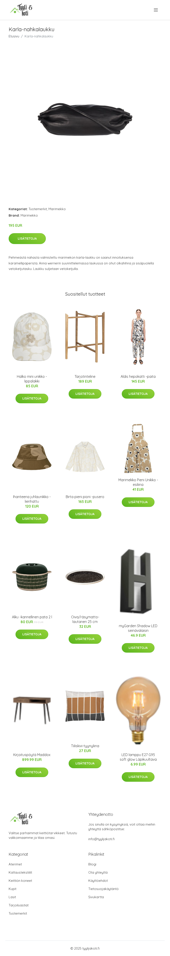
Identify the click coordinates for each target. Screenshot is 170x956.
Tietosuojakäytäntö (103, 889)
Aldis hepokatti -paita (138, 376)
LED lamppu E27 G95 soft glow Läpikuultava (138, 757)
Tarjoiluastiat (19, 905)
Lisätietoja (27, 238)
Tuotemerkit (38, 209)
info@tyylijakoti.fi (101, 839)
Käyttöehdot (98, 880)
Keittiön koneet (20, 880)
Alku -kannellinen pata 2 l (32, 617)
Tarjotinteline (85, 376)
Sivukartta (96, 897)
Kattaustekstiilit (20, 872)
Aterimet (15, 864)
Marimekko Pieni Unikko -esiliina (138, 482)
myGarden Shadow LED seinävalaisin (138, 628)
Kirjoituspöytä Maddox (31, 754)
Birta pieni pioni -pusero (85, 496)
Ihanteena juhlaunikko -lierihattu (32, 499)
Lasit (12, 897)
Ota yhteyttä (98, 872)
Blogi (92, 864)
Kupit (12, 889)
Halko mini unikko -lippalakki (32, 378)
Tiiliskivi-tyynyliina (85, 746)
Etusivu (14, 36)
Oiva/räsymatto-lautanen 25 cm (85, 619)
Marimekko (57, 209)
